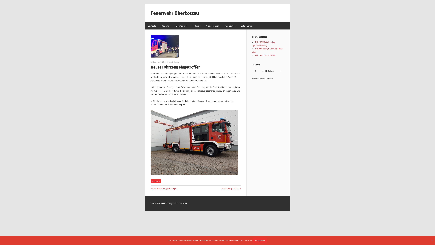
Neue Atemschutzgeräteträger (164, 188)
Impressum (229, 26)
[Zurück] (255, 71)
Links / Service (247, 26)
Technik (195, 26)
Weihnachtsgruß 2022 (230, 188)
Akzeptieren (260, 240)
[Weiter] (281, 71)
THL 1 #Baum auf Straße (265, 55)
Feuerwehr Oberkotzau (175, 13)
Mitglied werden (212, 26)
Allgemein (156, 181)
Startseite (152, 26)
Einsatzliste (180, 26)
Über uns (165, 26)
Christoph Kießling (173, 62)
